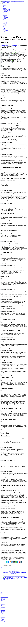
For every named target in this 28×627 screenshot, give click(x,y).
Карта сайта (3, 621)
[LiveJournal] (21, 562)
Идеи (4, 13)
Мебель (4, 8)
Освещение (5, 11)
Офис (4, 6)
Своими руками (6, 9)
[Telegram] (12, 562)
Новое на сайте (4, 623)
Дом (4, 19)
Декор (4, 28)
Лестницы (5, 30)
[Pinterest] (19, 562)
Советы (5, 16)
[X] (14, 562)
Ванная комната (6, 10)
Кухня (4, 5)
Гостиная (5, 15)
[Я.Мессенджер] (6, 562)
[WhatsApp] (16, 562)
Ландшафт (5, 21)
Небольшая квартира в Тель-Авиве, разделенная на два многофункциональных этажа (15, 578)
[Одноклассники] (10, 562)
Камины (5, 22)
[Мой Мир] (17, 562)
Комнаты (5, 23)
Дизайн (4, 29)
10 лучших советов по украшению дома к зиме (14, 576)
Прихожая (5, 17)
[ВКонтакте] (8, 562)
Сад (4, 31)
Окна (4, 33)
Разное (4, 25)
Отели (4, 18)
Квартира (5, 12)
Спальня (5, 26)
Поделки (5, 32)
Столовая (5, 24)
